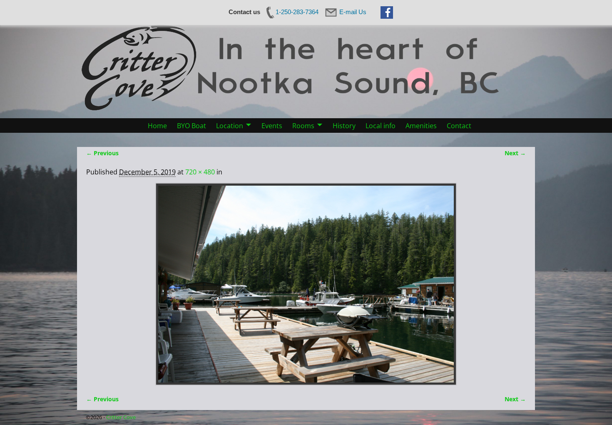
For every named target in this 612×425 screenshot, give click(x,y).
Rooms (303, 125)
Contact (459, 125)
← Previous (102, 153)
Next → (515, 153)
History (344, 125)
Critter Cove (121, 417)
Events (271, 125)
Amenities (421, 125)
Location (229, 125)
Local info (381, 125)
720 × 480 (200, 171)
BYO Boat (191, 125)
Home (157, 125)
